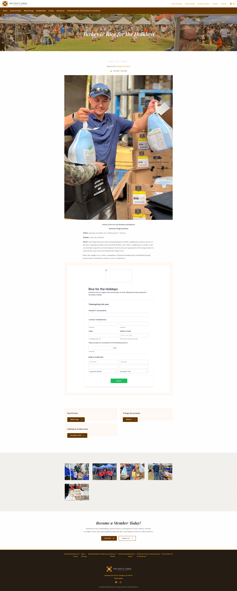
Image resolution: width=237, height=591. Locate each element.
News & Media (176, 4)
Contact (215, 4)
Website (129, 419)
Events (51, 11)
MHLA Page (74, 419)
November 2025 (75, 435)
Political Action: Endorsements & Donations (83, 11)
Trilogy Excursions (123, 66)
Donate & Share (203, 4)
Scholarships (190, 4)
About (5, 11)
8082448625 (118, 578)
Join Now (107, 538)
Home (66, 554)
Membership (41, 11)
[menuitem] (176, 3)
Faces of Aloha (15, 11)
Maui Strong (28, 11)
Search (223, 4)
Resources (60, 11)
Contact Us (126, 538)
